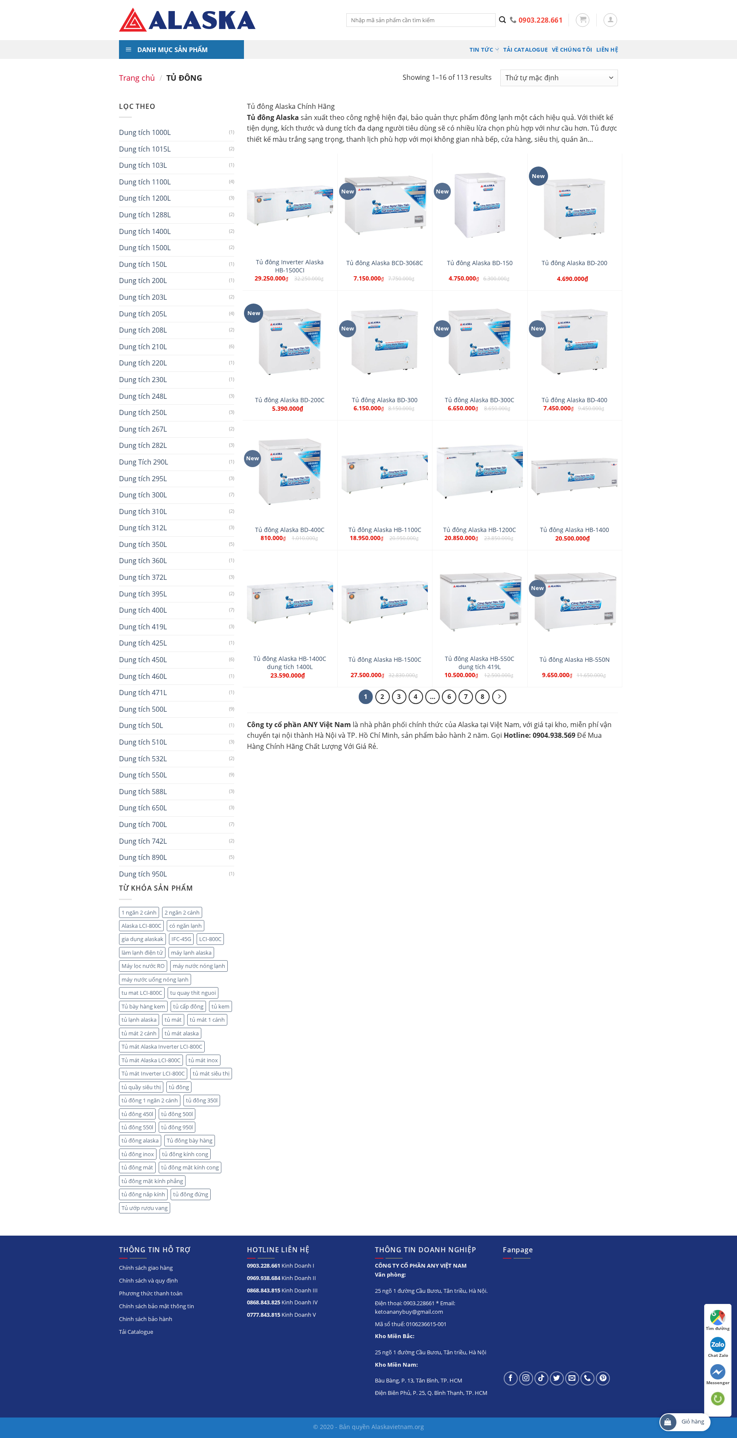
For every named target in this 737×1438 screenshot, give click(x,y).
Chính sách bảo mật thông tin (156, 1306)
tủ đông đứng (190, 1194)
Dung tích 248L (143, 396)
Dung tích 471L (143, 692)
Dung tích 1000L (145, 132)
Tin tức (481, 49)
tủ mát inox (203, 1060)
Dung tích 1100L (145, 182)
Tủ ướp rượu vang (145, 1208)
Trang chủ (137, 77)
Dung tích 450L (143, 659)
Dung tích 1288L (145, 214)
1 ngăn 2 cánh (139, 912)
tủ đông (179, 1087)
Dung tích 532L (143, 758)
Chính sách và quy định (148, 1280)
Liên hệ (607, 49)
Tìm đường (718, 1328)
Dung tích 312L (143, 527)
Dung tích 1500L (145, 247)
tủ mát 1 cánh (207, 1019)
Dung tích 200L (143, 280)
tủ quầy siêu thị (141, 1087)
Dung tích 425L (143, 643)
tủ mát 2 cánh (139, 1033)
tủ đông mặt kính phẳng (152, 1181)
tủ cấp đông (188, 1006)
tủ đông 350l (202, 1100)
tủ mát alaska (182, 1033)
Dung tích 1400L (145, 231)
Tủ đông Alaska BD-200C (290, 400)
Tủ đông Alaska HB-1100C (384, 530)
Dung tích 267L (143, 429)
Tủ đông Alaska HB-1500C (384, 659)
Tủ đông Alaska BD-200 (574, 263)
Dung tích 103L (143, 165)
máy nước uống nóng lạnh (155, 979)
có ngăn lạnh (185, 925)
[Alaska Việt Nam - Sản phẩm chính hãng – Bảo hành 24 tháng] (226, 20)
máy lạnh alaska (191, 952)
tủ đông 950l (177, 1127)
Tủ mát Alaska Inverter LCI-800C (162, 1046)
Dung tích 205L (143, 314)
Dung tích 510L (143, 742)
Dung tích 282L (143, 445)
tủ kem (220, 1006)
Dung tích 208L (143, 330)
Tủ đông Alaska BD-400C (290, 530)
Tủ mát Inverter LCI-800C (153, 1073)
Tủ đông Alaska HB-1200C (479, 530)
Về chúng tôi (572, 49)
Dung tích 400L (143, 610)
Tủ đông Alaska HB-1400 (574, 530)
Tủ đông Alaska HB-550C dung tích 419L (479, 663)
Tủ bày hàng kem (143, 1006)
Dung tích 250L (143, 412)
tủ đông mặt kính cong (190, 1167)
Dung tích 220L (143, 363)
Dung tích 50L (141, 725)
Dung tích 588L (143, 791)
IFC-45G (181, 939)
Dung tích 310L (143, 511)
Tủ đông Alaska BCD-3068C (384, 263)
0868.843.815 (263, 1290)
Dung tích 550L (143, 775)
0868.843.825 (263, 1302)
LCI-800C (210, 939)
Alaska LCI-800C (141, 925)
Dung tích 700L (143, 824)
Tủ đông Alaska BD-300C (479, 400)
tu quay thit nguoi (193, 993)
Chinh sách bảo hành (145, 1319)
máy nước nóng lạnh (199, 966)
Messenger (718, 1382)
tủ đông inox (138, 1154)
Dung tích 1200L (145, 198)
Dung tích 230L (143, 379)
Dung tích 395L (143, 594)
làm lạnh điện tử (142, 952)
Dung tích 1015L (145, 149)
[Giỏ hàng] (582, 20)
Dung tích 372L (143, 577)
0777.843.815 (263, 1314)
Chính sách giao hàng (146, 1267)
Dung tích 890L (143, 857)
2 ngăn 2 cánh (182, 912)
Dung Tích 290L (143, 462)
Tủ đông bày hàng (189, 1140)
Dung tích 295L (143, 478)
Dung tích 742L (143, 841)
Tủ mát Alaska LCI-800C (151, 1060)
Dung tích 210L (143, 346)
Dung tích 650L (143, 808)
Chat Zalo (718, 1355)
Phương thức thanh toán (151, 1293)
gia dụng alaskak (142, 939)
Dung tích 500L (143, 709)
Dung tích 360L (143, 560)
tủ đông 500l (177, 1114)
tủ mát (173, 1019)
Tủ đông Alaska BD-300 (385, 400)
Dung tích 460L (143, 676)
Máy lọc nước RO (143, 966)
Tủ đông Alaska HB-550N (575, 659)
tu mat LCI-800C (142, 993)
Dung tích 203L (143, 297)
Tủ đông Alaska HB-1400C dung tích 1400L (289, 663)
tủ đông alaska (140, 1140)
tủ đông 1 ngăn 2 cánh (150, 1100)
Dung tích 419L (143, 626)
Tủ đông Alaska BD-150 (480, 263)
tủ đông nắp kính (143, 1194)
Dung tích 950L (143, 874)
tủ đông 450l (137, 1114)
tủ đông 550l (137, 1127)
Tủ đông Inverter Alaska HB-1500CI (290, 266)
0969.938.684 (263, 1278)
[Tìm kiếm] (503, 20)
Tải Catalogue (525, 49)
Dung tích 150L (143, 264)
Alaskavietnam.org (397, 1427)
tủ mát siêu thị (211, 1073)
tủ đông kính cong (185, 1154)
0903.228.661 (263, 1265)
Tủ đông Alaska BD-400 (574, 400)
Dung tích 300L (143, 495)
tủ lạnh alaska (139, 1019)
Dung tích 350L (143, 544)
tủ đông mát (137, 1167)
